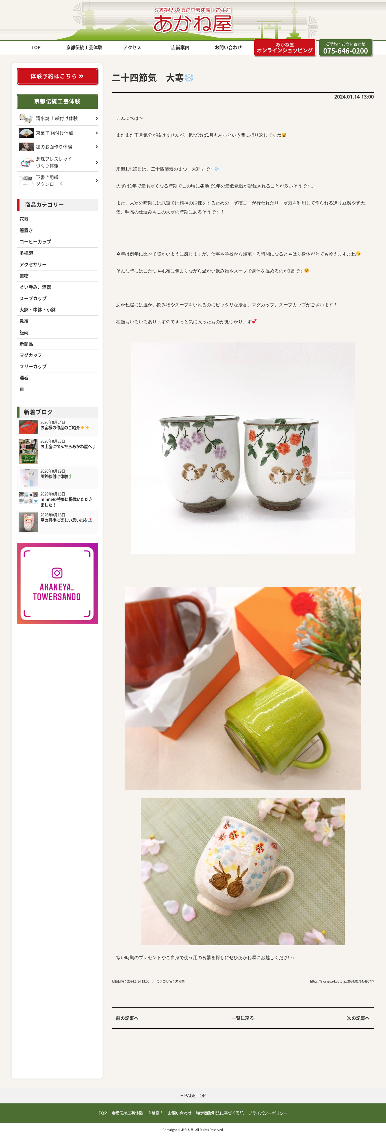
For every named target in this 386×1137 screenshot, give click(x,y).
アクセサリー (33, 264)
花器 (24, 219)
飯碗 (24, 332)
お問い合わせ (228, 47)
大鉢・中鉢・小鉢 (37, 309)
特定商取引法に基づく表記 (220, 1113)
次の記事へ (358, 1018)
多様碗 (26, 253)
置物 (24, 276)
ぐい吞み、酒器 (35, 287)
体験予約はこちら (55, 76)
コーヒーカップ (35, 241)
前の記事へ (127, 1018)
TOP (36, 47)
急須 (24, 321)
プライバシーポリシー (268, 1113)
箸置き (26, 230)
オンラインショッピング (285, 47)
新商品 (26, 344)
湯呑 (24, 378)
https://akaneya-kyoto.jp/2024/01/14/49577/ (342, 981)
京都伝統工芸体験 (84, 47)
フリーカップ (33, 366)
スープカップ (33, 298)
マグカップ (30, 355)
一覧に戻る (242, 1018)
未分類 (180, 981)
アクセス (132, 47)
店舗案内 (180, 47)
